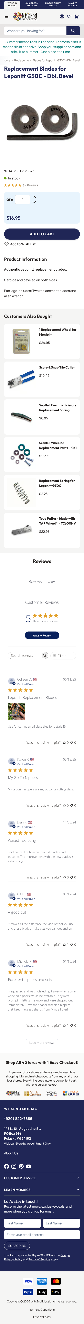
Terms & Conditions (42, 1309)
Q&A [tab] (51, 581)
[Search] (73, 30)
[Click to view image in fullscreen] (42, 123)
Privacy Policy (42, 1317)
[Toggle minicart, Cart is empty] (76, 16)
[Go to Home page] (25, 16)
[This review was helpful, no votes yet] (64, 742)
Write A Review (42, 635)
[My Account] (62, 16)
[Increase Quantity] (34, 197)
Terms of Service (39, 1259)
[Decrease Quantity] (34, 202)
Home (6, 60)
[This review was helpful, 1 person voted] (64, 944)
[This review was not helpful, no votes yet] (71, 742)
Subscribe (17, 1246)
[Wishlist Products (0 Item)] (69, 16)
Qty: (10, 199)
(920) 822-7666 (18, 1118)
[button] (12, 4)
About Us (11, 1153)
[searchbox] (24, 655)
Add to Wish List (23, 244)
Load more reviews (41, 1043)
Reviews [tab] (35, 581)
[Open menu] (6, 16)
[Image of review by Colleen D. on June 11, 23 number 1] (16, 711)
